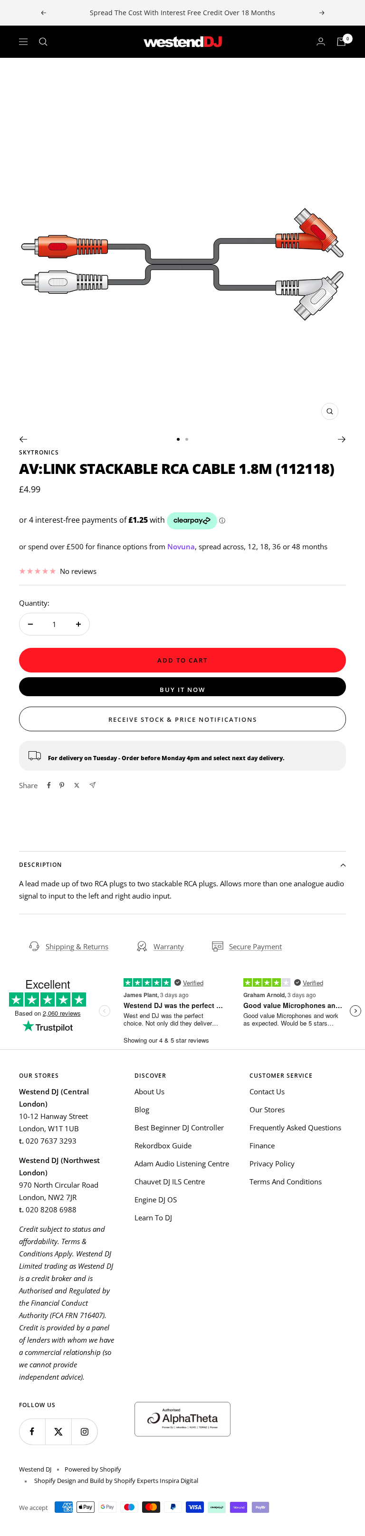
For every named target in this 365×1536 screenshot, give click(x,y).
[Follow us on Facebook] (32, 1431)
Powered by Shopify (93, 1469)
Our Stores (267, 1109)
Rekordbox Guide (163, 1145)
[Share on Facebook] (49, 785)
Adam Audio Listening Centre (181, 1163)
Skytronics (39, 452)
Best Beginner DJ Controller (179, 1127)
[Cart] (341, 41)
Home (28, 75)
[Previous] (23, 439)
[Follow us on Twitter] (58, 1431)
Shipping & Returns (77, 946)
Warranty (169, 946)
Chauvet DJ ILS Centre (169, 1181)
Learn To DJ (153, 1217)
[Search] (43, 41)
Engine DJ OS (155, 1199)
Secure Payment (255, 946)
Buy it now (182, 689)
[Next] (342, 439)
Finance (262, 1145)
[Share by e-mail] (92, 785)
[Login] (321, 41)
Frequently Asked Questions (295, 1127)
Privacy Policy (272, 1163)
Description (40, 865)
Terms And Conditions (286, 1181)
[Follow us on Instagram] (84, 1431)
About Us (149, 1091)
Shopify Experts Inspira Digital (155, 1480)
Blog (141, 1109)
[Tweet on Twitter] (77, 785)
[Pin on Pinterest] (61, 785)
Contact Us (267, 1091)
